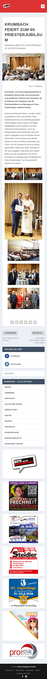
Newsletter (30, 670)
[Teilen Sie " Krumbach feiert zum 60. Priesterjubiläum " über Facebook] (12, 322)
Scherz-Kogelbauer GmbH (26, 667)
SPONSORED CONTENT (14, 444)
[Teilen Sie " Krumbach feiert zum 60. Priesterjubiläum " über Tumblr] (21, 322)
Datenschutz (20, 670)
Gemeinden (21, 48)
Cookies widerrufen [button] (23, 673)
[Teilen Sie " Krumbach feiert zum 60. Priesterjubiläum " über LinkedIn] (26, 322)
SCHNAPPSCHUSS (12, 432)
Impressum (10, 670)
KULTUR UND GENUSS (13, 404)
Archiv (38, 670)
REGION (8, 387)
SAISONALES (10, 427)
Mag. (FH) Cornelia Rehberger (28, 45)
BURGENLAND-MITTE (13, 438)
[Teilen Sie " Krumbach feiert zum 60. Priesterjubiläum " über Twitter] (16, 322)
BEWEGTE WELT (11, 410)
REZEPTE (8, 421)
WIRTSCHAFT (10, 398)
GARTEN (8, 415)
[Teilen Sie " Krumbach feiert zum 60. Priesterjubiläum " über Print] (35, 322)
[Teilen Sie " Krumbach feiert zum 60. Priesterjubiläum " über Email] (30, 322)
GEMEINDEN (9, 393)
